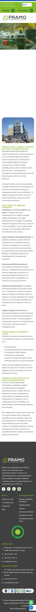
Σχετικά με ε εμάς (7, 499)
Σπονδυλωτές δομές (26, 515)
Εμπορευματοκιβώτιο (26, 512)
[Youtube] (19, 489)
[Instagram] (8, 489)
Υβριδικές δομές (24, 505)
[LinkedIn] (14, 489)
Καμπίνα (22, 508)
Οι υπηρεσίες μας (20, 38)
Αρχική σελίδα (7, 38)
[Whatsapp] (31, 602)
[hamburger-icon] (32, 18)
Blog (3, 509)
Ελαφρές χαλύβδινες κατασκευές (26, 500)
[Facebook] (3, 489)
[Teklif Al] (31, 607)
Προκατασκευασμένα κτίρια (26, 520)
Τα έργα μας (6, 506)
